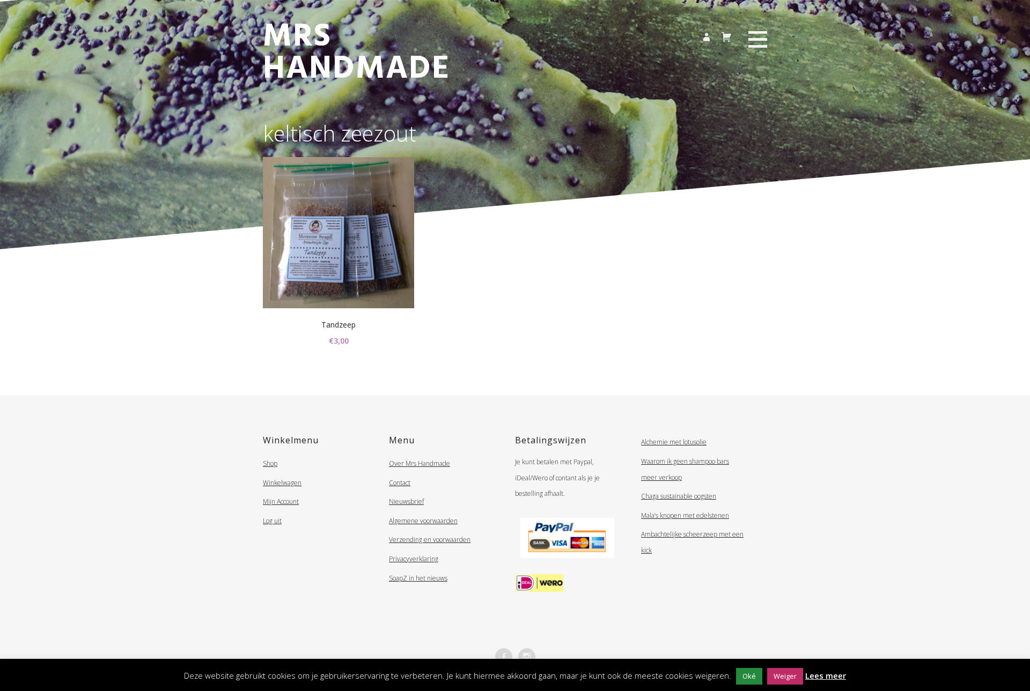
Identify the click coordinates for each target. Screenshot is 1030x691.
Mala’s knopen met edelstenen (685, 515)
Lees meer (825, 675)
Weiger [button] (785, 676)
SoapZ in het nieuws (418, 578)
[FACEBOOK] (503, 656)
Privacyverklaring (413, 558)
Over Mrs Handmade (419, 463)
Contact (399, 482)
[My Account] (705, 35)
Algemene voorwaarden (423, 520)
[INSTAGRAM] (526, 656)
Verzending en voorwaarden (429, 539)
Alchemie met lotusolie (674, 442)
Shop (270, 463)
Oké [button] (749, 676)
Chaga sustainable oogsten (678, 496)
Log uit (272, 520)
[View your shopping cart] (726, 34)
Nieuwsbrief (406, 501)
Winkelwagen (282, 482)
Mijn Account (281, 501)
